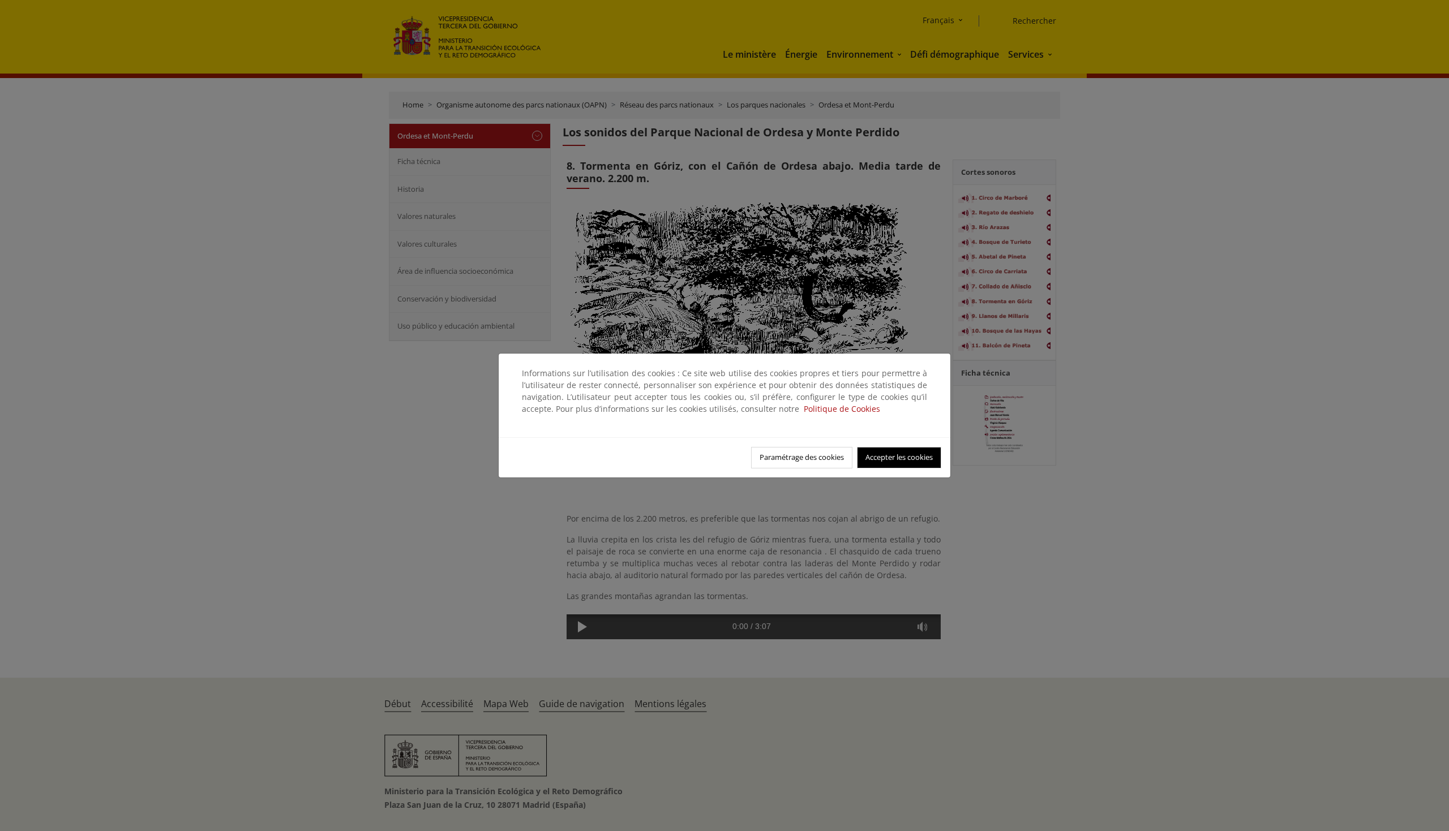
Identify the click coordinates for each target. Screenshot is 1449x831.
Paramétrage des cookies (802, 457)
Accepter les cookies (899, 457)
